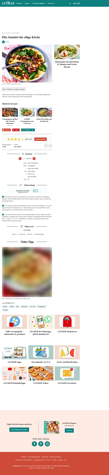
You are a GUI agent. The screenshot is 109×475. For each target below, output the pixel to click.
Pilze (17, 33)
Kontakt (60, 460)
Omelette (5, 310)
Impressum (24, 457)
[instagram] (47, 443)
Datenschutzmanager (55, 457)
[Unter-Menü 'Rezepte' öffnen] (22, 3)
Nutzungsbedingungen (34, 457)
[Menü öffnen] (79, 3)
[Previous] (3, 112)
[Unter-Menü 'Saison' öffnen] (29, 3)
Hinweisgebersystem (39, 460)
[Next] (50, 112)
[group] (27, 117)
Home (3, 33)
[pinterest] (40, 443)
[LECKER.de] (8, 3)
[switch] (35, 191)
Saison (27, 3)
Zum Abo (69, 430)
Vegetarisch (24, 306)
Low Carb (32, 306)
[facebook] (34, 443)
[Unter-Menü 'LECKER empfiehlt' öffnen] (45, 3)
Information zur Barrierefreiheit (23, 460)
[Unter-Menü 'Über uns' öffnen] (54, 3)
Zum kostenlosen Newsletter (19, 429)
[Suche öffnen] (70, 3)
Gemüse (13, 33)
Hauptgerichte (41, 306)
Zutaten (8, 33)
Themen (54, 460)
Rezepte (19, 3)
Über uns (50, 3)
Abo (65, 460)
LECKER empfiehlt (38, 3)
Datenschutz (45, 457)
